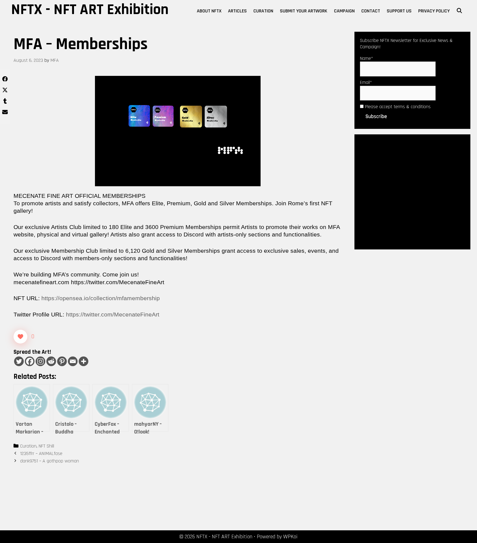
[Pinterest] (62, 361)
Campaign (344, 11)
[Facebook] (30, 361)
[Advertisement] (412, 191)
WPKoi (290, 536)
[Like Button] (20, 337)
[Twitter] (19, 361)
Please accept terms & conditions (397, 106)
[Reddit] (51, 361)
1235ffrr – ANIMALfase (41, 453)
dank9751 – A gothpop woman (49, 461)
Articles (237, 11)
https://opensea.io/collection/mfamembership (100, 298)
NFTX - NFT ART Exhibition (90, 9)
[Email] (73, 361)
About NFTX (209, 11)
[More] (83, 361)
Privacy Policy (434, 11)
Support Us (399, 11)
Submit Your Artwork (303, 11)
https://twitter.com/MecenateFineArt (112, 314)
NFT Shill (46, 446)
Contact (370, 11)
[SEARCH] (459, 11)
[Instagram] (40, 361)
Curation (263, 11)
